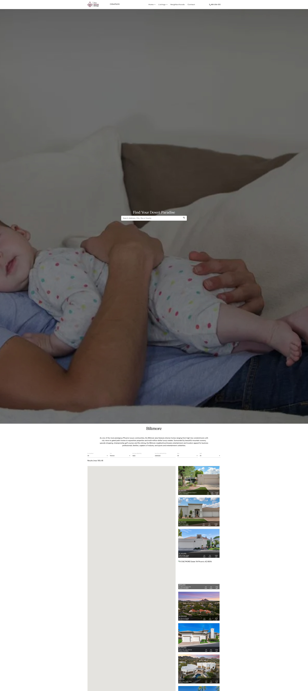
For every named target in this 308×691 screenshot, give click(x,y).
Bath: (201, 453)
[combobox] (98, 456)
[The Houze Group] (93, 8)
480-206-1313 (214, 4)
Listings (163, 4)
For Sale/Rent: (91, 453)
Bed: (178, 453)
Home (152, 4)
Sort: (111, 453)
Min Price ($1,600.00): (137, 453)
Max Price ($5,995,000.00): (160, 453)
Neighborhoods (178, 4)
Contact (191, 4)
